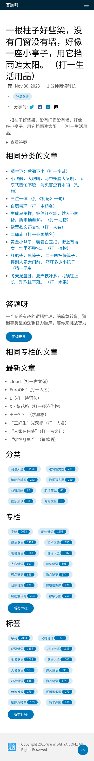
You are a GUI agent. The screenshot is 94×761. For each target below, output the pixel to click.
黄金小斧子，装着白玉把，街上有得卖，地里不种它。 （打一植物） (45, 245)
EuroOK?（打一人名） (31, 390)
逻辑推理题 (57, 585)
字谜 (19, 531)
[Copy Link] (56, 107)
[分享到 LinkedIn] (48, 107)
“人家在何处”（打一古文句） (38, 431)
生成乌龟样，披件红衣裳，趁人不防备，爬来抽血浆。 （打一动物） (45, 216)
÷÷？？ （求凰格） (29, 415)
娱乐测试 (20, 501)
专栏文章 (53, 501)
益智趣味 (20, 490)
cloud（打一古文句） (30, 381)
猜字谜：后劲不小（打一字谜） (40, 171)
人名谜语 (21, 564)
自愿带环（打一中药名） (34, 206)
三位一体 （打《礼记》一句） (39, 199)
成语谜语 (22, 542)
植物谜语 (58, 542)
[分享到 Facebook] (40, 107)
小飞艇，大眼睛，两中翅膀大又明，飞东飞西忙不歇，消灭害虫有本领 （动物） (47, 185)
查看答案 (18, 142)
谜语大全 (22, 469)
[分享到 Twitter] (32, 107)
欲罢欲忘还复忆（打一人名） (38, 227)
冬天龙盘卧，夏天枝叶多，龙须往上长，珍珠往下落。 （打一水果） (45, 279)
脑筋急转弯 (23, 479)
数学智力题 (61, 479)
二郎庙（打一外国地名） (34, 234)
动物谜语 (52, 531)
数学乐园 (59, 596)
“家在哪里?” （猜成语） (34, 439)
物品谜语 (22, 96)
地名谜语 (22, 553)
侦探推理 (21, 585)
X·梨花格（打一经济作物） (36, 406)
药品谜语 (21, 574)
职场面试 (53, 490)
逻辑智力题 (61, 469)
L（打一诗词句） (26, 398)
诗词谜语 (56, 564)
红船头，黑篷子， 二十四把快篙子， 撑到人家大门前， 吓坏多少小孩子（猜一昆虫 (45, 261)
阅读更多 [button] (19, 336)
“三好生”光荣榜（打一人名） (39, 423)
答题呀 (12, 5)
